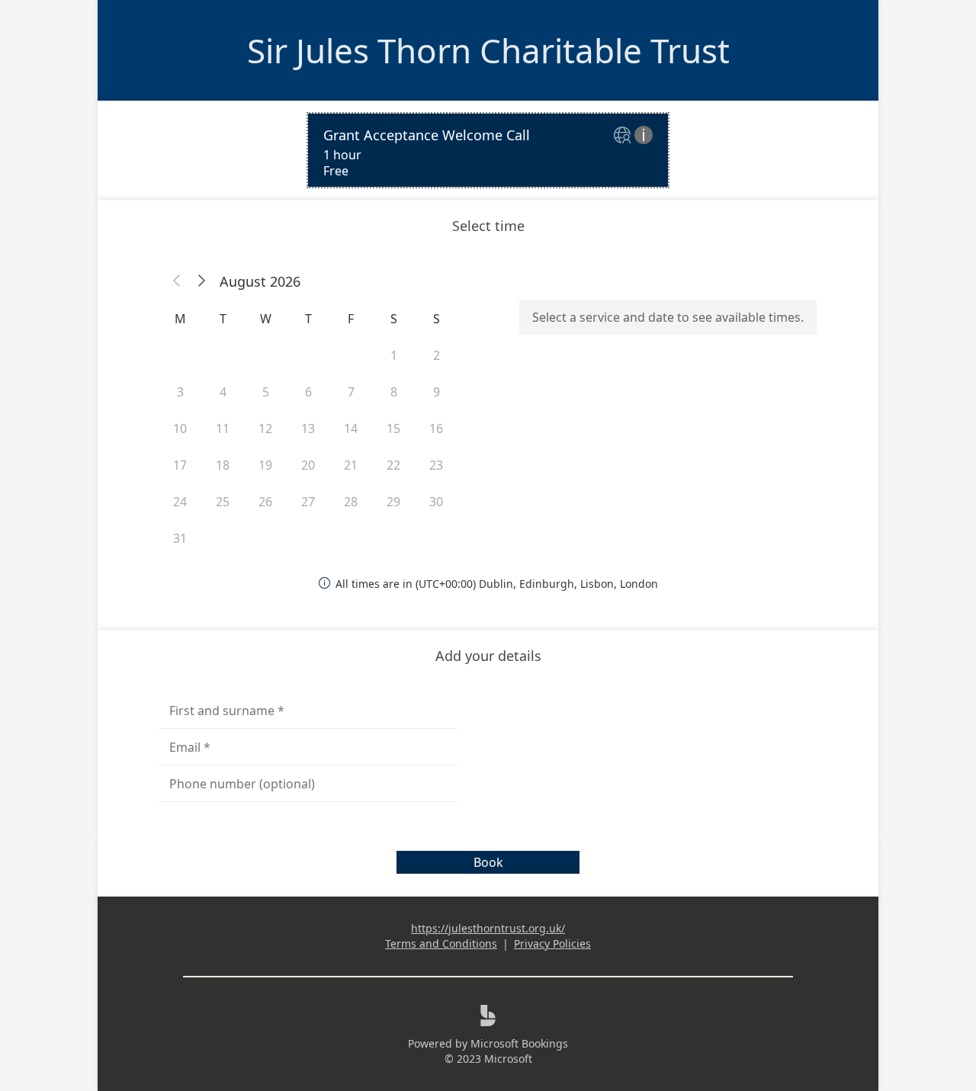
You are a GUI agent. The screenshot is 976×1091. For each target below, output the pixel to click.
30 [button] (436, 501)
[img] (624, 136)
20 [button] (308, 465)
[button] (177, 281)
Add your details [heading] (488, 656)
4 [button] (223, 391)
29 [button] (393, 501)
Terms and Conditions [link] (441, 943)
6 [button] (308, 391)
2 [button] (436, 355)
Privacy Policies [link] (552, 943)
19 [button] (265, 465)
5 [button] (265, 391)
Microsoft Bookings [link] (519, 1043)
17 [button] (180, 465)
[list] (488, 150)
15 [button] (393, 428)
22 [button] (393, 465)
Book (488, 862)
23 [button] (436, 465)
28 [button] (351, 501)
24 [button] (180, 501)
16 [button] (436, 428)
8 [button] (393, 391)
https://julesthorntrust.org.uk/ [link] (488, 928)
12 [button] (265, 428)
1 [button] (393, 355)
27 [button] (308, 501)
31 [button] (180, 538)
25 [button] (223, 501)
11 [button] (223, 428)
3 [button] (180, 391)
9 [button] (436, 391)
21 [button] (351, 465)
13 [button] (308, 428)
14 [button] (351, 428)
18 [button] (223, 465)
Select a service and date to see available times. (668, 317)
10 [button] (180, 428)
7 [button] (351, 391)
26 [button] (265, 501)
